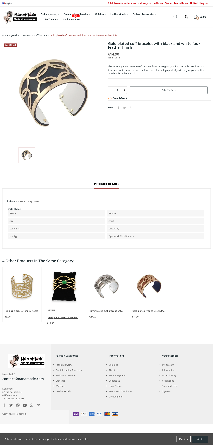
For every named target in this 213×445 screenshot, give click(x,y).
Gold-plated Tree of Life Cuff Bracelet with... (149, 310)
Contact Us (114, 380)
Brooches (60, 380)
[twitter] (11, 405)
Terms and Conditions (120, 391)
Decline (183, 439)
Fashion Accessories (66, 375)
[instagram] (18, 405)
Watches (60, 386)
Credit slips (168, 380)
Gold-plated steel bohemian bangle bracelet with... (64, 317)
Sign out (166, 391)
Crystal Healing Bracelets (69, 370)
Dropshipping (116, 396)
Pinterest (130, 107)
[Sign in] (185, 16)
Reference (13, 201)
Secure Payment (117, 375)
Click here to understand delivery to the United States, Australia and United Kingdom (158, 3)
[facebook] (4, 405)
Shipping (113, 364)
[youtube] (25, 405)
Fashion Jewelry (64, 364)
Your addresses (170, 386)
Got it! (200, 439)
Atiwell (51, 310)
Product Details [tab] (106, 184)
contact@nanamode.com (23, 379)
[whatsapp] (32, 405)
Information (168, 370)
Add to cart (169, 89)
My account (168, 364)
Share (119, 107)
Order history (169, 375)
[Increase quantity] (124, 90)
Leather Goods (63, 391)
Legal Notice (115, 386)
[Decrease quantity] (110, 90)
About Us (113, 370)
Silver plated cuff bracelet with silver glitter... (106, 310)
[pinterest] (38, 405)
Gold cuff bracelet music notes (21, 310)
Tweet (125, 107)
